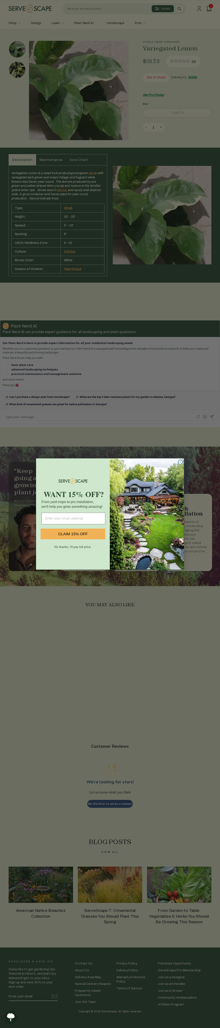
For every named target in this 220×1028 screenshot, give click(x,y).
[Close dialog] (180, 462)
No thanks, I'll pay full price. (73, 547)
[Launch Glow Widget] (10, 1017)
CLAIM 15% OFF (73, 534)
